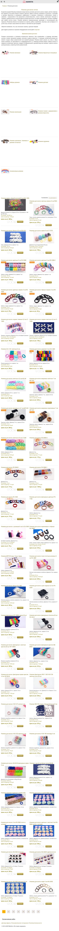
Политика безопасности (35, 923)
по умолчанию (52, 198)
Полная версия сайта (8, 919)
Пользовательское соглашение (19, 923)
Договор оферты (6, 923)
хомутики (37, 29)
